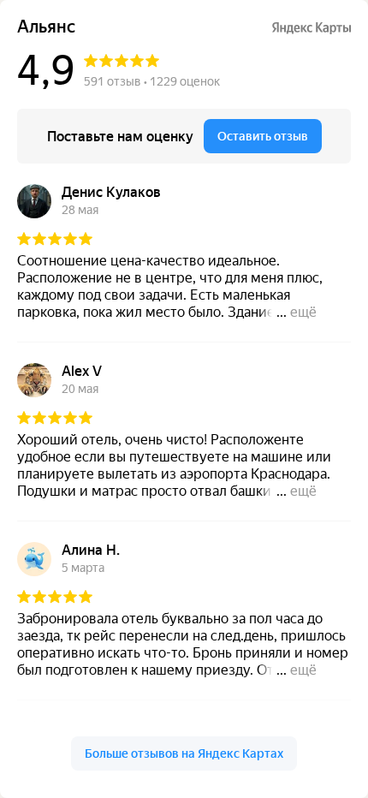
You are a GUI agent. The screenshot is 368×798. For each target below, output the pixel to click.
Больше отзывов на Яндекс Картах (184, 753)
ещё (303, 312)
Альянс (46, 27)
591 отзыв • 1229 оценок (152, 81)
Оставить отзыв (262, 136)
